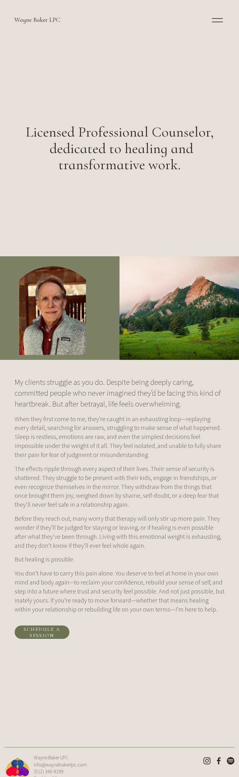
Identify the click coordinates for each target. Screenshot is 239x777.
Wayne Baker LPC (37, 20)
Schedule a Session (42, 632)
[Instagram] (207, 761)
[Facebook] (219, 761)
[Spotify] (230, 761)
